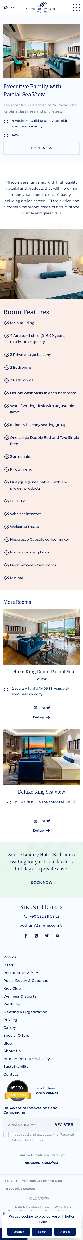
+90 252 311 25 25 (45, 916)
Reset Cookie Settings (19, 1188)
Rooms (9, 957)
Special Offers (16, 1035)
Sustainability (16, 1066)
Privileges (12, 1020)
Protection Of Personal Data (41, 1180)
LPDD (7, 1180)
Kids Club (12, 988)
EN (6, 7)
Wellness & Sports (19, 996)
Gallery (9, 1028)
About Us (12, 1051)
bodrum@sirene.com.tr (41, 925)
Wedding (11, 1004)
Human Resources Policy (26, 1059)
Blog (7, 1043)
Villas (8, 965)
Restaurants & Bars (21, 973)
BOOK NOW (41, 148)
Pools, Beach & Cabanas (25, 981)
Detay (38, 717)
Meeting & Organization (25, 1012)
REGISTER (63, 1125)
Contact (10, 1074)
